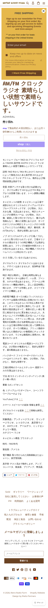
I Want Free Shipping (24, 73)
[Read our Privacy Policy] (41, 60)
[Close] (44, 11)
